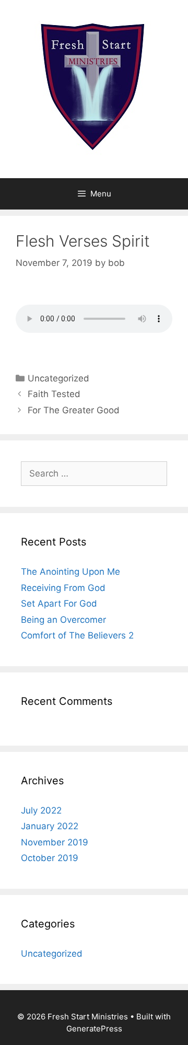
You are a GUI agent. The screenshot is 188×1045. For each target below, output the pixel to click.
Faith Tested (54, 394)
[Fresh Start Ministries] (94, 88)
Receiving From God (63, 588)
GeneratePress (94, 1029)
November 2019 (54, 842)
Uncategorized (58, 378)
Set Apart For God (59, 603)
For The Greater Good (74, 410)
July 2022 (41, 810)
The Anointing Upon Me (70, 571)
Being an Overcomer (63, 619)
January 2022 (49, 826)
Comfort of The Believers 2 (77, 635)
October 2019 (49, 858)
